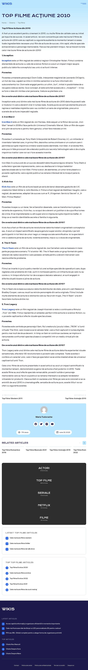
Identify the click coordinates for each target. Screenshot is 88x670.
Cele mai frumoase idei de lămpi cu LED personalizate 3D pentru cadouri (33, 628)
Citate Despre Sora (13, 649)
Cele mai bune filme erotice (20, 573)
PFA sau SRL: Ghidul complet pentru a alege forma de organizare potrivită (34, 633)
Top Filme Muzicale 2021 (36, 450)
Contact (16, 665)
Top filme (21, 23)
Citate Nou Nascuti (13, 644)
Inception (7, 60)
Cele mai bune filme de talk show (22, 549)
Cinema (12, 23)
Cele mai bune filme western (21, 538)
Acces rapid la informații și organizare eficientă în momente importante (33, 624)
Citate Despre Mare (13, 653)
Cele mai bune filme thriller (20, 543)
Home (4, 23)
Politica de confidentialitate (43, 665)
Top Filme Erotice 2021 (18, 584)
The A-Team (8, 248)
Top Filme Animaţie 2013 (60, 450)
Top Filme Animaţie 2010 (75, 398)
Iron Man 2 (7, 122)
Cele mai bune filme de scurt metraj (23, 589)
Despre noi (71, 665)
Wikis (7, 3)
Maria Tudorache (44, 417)
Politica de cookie (27, 665)
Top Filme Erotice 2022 (19, 578)
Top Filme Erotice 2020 (19, 567)
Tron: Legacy (8, 309)
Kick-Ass (6, 186)
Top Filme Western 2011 (12, 398)
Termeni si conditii (59, 665)
